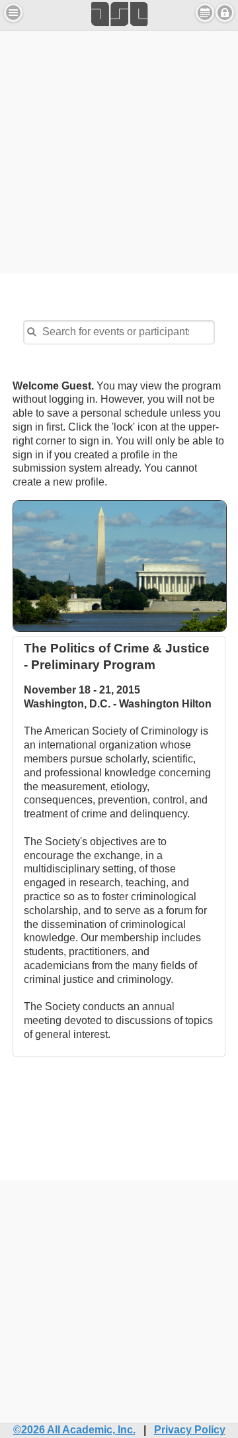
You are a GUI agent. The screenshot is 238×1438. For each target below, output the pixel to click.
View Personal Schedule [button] (205, 13)
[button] (13, 13)
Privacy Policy (189, 1429)
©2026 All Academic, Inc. (74, 1429)
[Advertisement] (119, 150)
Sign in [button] (225, 13)
